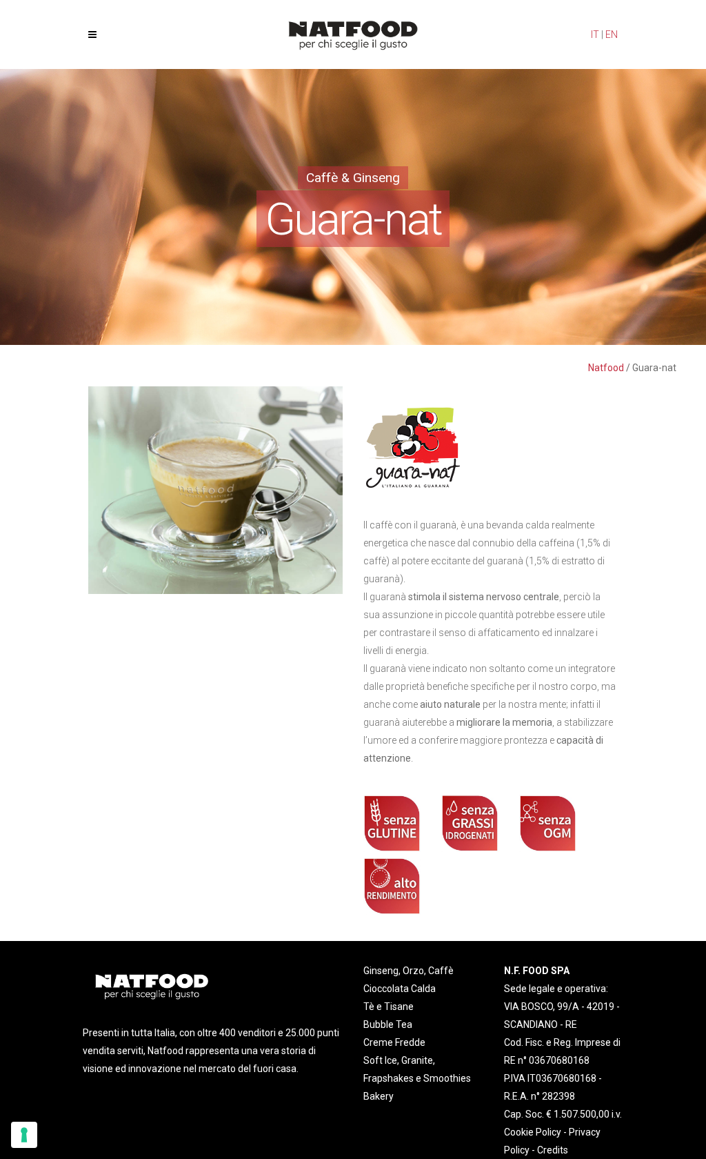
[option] (215, 490)
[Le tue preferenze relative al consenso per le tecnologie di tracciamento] (24, 1135)
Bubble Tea (387, 1024)
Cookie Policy (532, 1132)
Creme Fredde (394, 1042)
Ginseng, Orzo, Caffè (408, 970)
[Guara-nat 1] (215, 489)
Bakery (378, 1096)
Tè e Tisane (388, 1006)
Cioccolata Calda (399, 988)
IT (595, 34)
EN (611, 34)
